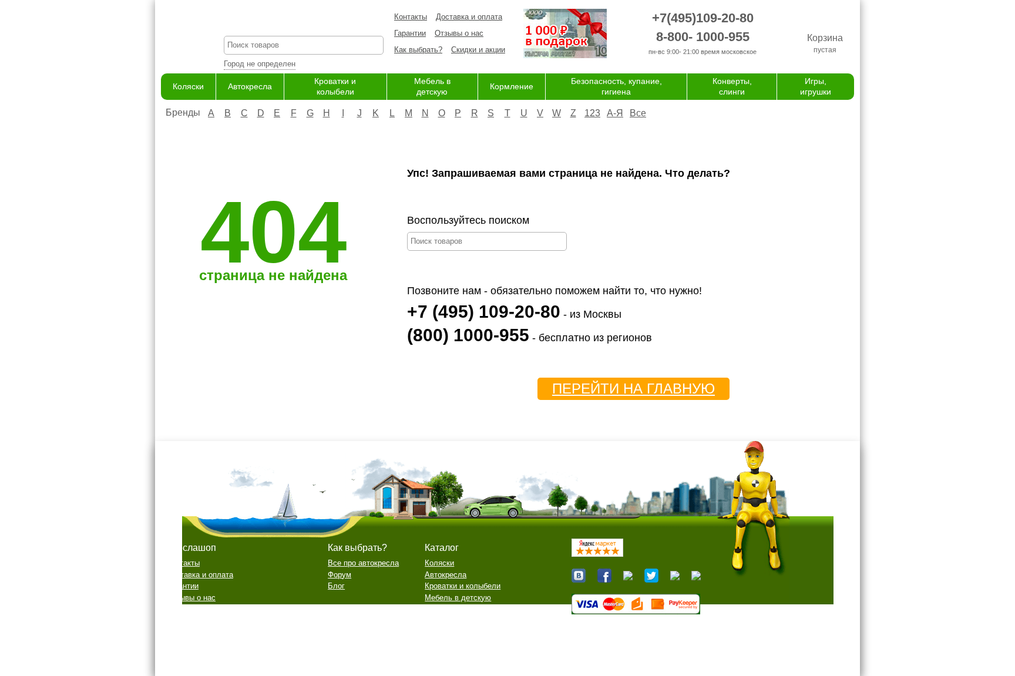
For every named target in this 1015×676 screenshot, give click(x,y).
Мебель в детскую (458, 597)
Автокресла (250, 86)
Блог (336, 585)
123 (592, 113)
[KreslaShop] (177, 35)
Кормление (511, 86)
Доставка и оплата (469, 16)
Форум (339, 574)
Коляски (188, 86)
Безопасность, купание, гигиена (481, 620)
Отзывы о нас (459, 33)
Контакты (410, 16)
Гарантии (410, 33)
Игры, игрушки (450, 643)
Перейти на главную (633, 388)
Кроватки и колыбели (462, 585)
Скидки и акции (478, 49)
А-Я (615, 113)
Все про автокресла (363, 563)
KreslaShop (304, 21)
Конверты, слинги (456, 631)
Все (638, 113)
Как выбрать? (418, 49)
